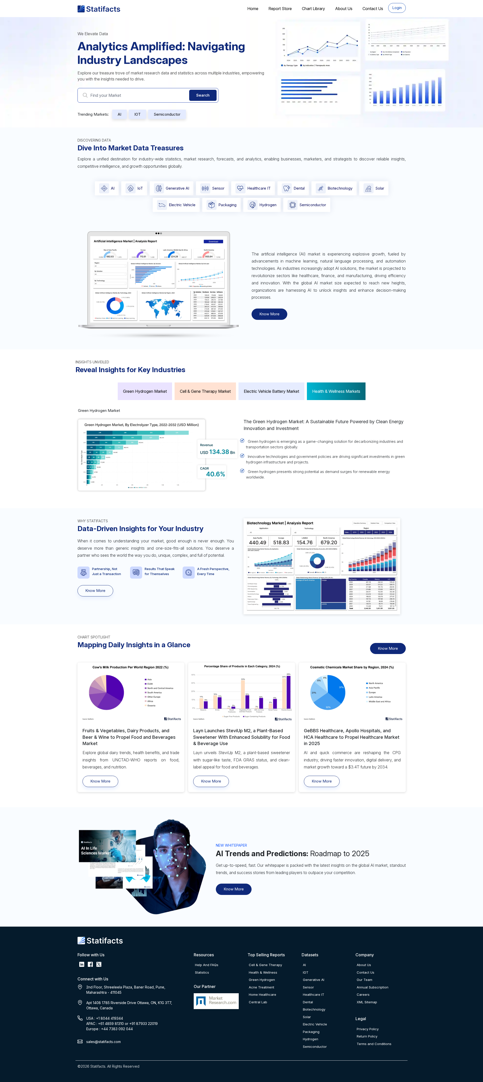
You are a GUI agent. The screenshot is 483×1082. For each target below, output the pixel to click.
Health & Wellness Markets (336, 391)
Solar (379, 188)
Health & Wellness (263, 972)
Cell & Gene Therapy (265, 965)
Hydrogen (267, 204)
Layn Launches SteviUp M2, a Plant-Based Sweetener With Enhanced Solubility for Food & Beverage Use (241, 737)
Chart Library (313, 8)
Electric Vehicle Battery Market (271, 391)
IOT (137, 114)
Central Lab (258, 1002)
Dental (299, 188)
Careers (363, 994)
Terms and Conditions (374, 1044)
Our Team (364, 980)
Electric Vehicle (182, 204)
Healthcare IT (259, 188)
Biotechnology (340, 188)
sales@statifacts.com (103, 1042)
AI (119, 114)
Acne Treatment (261, 987)
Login (397, 7)
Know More (269, 314)
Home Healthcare (262, 994)
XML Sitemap (367, 1002)
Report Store (280, 8)
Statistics (202, 972)
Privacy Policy (368, 1029)
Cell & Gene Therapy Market (205, 391)
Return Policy (367, 1036)
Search (203, 95)
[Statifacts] (98, 8)
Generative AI (177, 188)
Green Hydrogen (262, 980)
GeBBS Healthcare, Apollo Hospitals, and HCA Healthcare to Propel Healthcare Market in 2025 (351, 737)
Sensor (218, 188)
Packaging (227, 204)
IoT (140, 188)
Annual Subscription (372, 987)
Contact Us (373, 8)
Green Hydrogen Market (145, 391)
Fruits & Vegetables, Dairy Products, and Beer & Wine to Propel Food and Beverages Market (129, 737)
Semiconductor (167, 114)
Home (252, 8)
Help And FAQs (206, 965)
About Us (343, 8)
